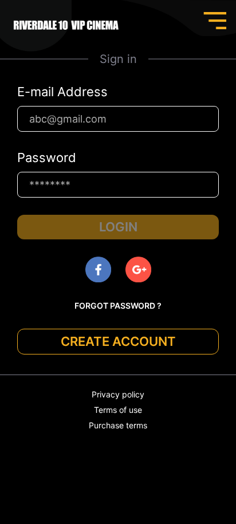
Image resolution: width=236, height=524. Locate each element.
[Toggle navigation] (214, 20)
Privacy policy (118, 394)
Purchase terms (118, 425)
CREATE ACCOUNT (118, 341)
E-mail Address (62, 91)
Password (46, 157)
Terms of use (118, 410)
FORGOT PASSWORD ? (118, 305)
